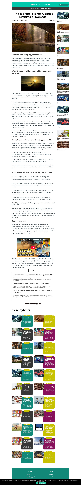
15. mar (26, 410)
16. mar (26, 397)
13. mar (48, 410)
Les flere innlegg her (33, 304)
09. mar (48, 424)
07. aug (48, 315)
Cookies (42, 8)
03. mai (48, 342)
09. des (48, 438)
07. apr (48, 370)
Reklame (32, 8)
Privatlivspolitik (42, 483)
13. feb (26, 438)
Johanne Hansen (24, 20)
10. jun (48, 329)
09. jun (26, 342)
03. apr (48, 383)
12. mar (26, 424)
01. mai (26, 356)
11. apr (49, 356)
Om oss (37, 8)
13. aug (26, 315)
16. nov (48, 451)
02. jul (26, 329)
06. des (26, 451)
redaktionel (52, 20)
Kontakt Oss (48, 8)
